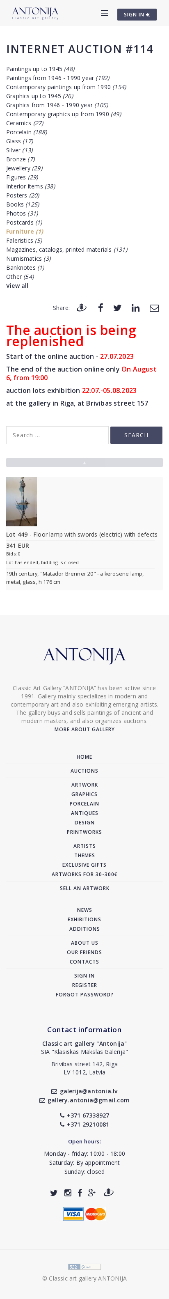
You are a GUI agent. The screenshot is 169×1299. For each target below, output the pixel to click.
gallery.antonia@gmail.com (89, 1100)
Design (85, 822)
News (84, 910)
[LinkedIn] (135, 307)
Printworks (84, 832)
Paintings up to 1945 (40, 69)
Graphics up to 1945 (39, 96)
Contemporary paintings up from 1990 (66, 87)
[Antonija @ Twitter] (54, 1192)
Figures (22, 177)
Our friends (84, 952)
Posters (22, 195)
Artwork (84, 784)
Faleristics (24, 240)
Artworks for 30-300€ (85, 874)
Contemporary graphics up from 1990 (63, 114)
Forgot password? (85, 994)
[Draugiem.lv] (81, 307)
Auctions (84, 770)
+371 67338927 (88, 1115)
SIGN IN (135, 14)
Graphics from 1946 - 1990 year (57, 105)
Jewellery (24, 168)
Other (20, 276)
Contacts (84, 961)
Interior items (30, 186)
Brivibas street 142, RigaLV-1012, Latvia (84, 1068)
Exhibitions (84, 919)
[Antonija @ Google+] (92, 1192)
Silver (19, 150)
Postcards (24, 222)
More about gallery (85, 729)
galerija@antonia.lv (88, 1091)
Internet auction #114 (79, 48)
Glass (19, 141)
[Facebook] (100, 307)
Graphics (84, 794)
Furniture (24, 231)
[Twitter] (117, 307)
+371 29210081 (88, 1124)
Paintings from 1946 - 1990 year (57, 78)
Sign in (84, 975)
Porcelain (26, 132)
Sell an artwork (85, 888)
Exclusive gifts (84, 864)
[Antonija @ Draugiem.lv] (109, 1192)
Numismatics (28, 258)
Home (84, 756)
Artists (84, 845)
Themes (84, 855)
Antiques (84, 813)
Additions (84, 928)
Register (84, 985)
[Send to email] (154, 307)
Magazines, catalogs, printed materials (66, 249)
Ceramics (24, 123)
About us (84, 942)
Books (22, 204)
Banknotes (25, 267)
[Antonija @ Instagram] (67, 1192)
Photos (22, 213)
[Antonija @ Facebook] (80, 1192)
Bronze (20, 159)
